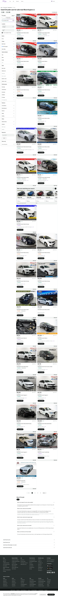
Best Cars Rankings (14, 564)
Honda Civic (13, 581)
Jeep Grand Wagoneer (33, 584)
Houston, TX (40, 561)
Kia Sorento (48, 581)
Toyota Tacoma (5, 582)
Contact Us (18, 590)
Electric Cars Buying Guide (7, 569)
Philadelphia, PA (40, 567)
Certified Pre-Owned (6, 562)
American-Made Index (15, 567)
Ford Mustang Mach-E (24, 584)
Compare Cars (14, 562)
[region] (29, 593)
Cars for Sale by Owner (6, 564)
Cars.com (36, 593)
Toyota (4, 578)
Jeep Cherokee (32, 585)
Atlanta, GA (39, 565)
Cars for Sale (5, 7)
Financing (4, 571)
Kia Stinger (48, 582)
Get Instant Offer (23, 561)
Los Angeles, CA (40, 562)
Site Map (30, 568)
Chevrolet (39, 578)
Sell (13, 1)
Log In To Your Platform (50, 561)
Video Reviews (14, 568)
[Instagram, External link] (52, 572)
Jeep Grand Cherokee (33, 581)
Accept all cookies (51, 594)
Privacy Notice (13, 593)
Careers (29, 590)
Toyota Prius (4, 581)
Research (17, 1)
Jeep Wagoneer (32, 582)
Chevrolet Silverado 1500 (41, 581)
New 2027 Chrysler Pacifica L (31, 198)
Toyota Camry (5, 584)
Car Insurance (31, 565)
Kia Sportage (49, 579)
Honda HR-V (13, 585)
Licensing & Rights (33, 590)
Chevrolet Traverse (41, 582)
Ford (21, 578)
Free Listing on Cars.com (24, 562)
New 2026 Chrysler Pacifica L (21, 198)
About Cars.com (13, 590)
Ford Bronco (22, 581)
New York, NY (40, 568)
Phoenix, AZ (39, 564)
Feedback (46, 590)
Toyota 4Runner (5, 585)
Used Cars (4, 559)
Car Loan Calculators (32, 559)
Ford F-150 (22, 582)
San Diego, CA (40, 570)
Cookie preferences (43, 594)
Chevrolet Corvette (41, 579)
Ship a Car (30, 562)
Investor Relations (23, 590)
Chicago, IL (39, 559)
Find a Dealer (5, 565)
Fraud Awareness (41, 590)
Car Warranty (31, 564)
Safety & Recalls (14, 565)
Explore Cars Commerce (50, 559)
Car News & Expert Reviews (16, 561)
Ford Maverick (23, 579)
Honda (13, 578)
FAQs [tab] (18, 499)
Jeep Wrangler (32, 579)
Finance (22, 1)
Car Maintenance (31, 567)
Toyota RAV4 (5, 579)
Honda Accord (14, 582)
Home (1, 7)
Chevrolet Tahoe (40, 584)
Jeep (30, 578)
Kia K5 (48, 584)
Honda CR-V (13, 579)
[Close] (57, 591)
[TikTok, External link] (47, 572)
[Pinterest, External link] (54, 572)
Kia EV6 (48, 585)
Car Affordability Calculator (33, 561)
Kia (47, 578)
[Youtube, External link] (51, 572)
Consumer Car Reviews (15, 559)
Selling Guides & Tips (23, 564)
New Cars (4, 561)
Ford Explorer (23, 585)
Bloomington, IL (10, 7)
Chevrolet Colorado (41, 585)
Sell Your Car (22, 559)
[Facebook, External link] (49, 572)
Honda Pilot (13, 584)
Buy (10, 1)
